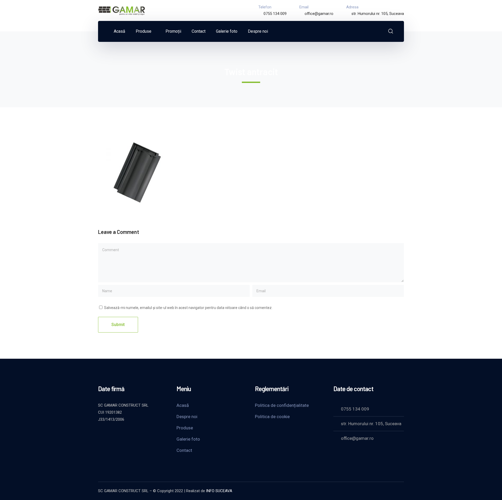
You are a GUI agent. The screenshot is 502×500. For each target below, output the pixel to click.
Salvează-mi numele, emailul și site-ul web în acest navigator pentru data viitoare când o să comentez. (188, 308)
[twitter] (100, 433)
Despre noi (186, 416)
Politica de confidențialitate (282, 405)
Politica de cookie (272, 416)
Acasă (182, 405)
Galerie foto (188, 439)
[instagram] (139, 433)
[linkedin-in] (126, 433)
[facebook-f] (113, 433)
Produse (184, 427)
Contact (184, 450)
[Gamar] (121, 10)
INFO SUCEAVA (219, 490)
